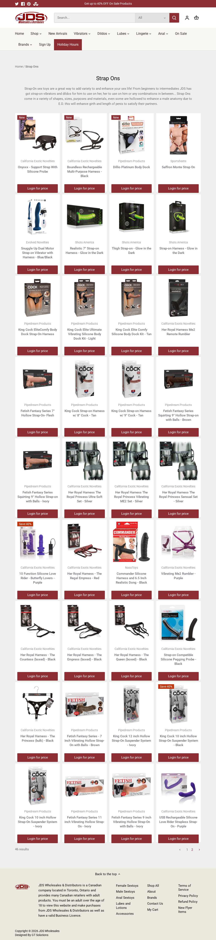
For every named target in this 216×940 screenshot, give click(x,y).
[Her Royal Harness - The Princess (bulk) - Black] (37, 704)
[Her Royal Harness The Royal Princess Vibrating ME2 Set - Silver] (131, 460)
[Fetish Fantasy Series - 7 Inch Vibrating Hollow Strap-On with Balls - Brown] (84, 704)
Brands (152, 898)
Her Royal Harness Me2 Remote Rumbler (178, 329)
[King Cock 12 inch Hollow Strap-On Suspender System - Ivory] (131, 704)
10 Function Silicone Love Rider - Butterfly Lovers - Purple (37, 575)
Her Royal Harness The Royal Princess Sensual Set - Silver (178, 494)
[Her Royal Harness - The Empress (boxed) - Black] (84, 623)
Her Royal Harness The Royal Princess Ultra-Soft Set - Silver (84, 494)
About (151, 891)
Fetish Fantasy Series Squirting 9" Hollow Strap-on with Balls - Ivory (38, 494)
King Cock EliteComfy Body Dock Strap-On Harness (37, 329)
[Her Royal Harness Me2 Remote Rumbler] (178, 298)
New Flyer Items (185, 910)
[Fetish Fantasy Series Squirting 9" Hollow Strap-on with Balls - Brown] (178, 379)
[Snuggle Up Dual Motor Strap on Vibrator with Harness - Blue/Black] (37, 216)
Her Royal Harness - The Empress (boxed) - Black (84, 654)
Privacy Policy (188, 896)
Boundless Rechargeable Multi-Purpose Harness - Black (84, 168)
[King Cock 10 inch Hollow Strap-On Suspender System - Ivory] (37, 785)
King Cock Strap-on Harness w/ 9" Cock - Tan (131, 410)
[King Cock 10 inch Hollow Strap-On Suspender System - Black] (178, 704)
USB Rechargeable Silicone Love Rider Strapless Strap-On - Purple (178, 819)
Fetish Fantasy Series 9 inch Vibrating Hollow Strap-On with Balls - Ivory (131, 819)
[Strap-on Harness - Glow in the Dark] (178, 216)
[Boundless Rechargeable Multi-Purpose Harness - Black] (84, 135)
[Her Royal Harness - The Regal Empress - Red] (84, 542)
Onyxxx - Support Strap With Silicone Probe (37, 166)
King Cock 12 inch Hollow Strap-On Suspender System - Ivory (131, 737)
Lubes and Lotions (123, 906)
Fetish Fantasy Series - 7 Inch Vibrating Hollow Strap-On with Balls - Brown (84, 737)
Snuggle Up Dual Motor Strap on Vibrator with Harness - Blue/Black (37, 250)
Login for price (37, 188)
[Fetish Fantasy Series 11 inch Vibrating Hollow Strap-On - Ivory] (84, 785)
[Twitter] (17, 3)
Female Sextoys (127, 886)
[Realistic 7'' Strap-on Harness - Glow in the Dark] (84, 216)
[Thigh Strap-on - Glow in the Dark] (131, 216)
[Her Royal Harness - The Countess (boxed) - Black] (37, 623)
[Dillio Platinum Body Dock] (131, 135)
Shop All (153, 886)
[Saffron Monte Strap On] (178, 135)
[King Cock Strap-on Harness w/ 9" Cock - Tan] (131, 379)
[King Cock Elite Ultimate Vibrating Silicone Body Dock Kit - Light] (84, 298)
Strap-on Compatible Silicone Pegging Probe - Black (178, 656)
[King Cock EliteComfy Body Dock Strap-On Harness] (37, 298)
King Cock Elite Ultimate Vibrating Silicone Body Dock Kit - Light (84, 331)
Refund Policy (187, 902)
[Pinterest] (29, 3)
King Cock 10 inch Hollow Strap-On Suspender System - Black (178, 737)
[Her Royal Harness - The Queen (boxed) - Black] (131, 623)
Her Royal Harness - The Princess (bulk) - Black (37, 735)
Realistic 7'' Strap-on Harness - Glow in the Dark (84, 248)
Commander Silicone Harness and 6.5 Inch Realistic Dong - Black (131, 575)
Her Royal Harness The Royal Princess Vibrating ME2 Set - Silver (131, 494)
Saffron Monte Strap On (178, 164)
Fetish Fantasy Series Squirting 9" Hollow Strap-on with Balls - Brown (178, 412)
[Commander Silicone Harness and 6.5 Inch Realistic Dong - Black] (131, 542)
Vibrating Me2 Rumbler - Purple (178, 573)
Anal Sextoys (125, 898)
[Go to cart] (196, 18)
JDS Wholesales (49, 931)
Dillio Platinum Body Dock (131, 164)
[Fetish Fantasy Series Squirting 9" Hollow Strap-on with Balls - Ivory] (37, 460)
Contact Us (155, 903)
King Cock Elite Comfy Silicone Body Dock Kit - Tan (131, 329)
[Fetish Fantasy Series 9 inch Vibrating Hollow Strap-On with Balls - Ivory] (131, 785)
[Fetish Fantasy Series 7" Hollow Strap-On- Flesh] (37, 379)
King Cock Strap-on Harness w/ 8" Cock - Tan (85, 410)
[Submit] (174, 18)
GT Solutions (39, 935)
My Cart (152, 910)
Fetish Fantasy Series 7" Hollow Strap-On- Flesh (38, 410)
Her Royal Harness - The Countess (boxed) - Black (37, 654)
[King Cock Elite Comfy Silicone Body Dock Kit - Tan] (131, 298)
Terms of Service (184, 888)
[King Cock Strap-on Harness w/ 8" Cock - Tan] (84, 379)
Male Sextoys (125, 891)
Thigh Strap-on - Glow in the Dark (131, 248)
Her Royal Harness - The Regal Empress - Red (84, 573)
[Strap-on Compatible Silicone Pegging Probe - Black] (178, 623)
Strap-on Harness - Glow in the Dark (178, 248)
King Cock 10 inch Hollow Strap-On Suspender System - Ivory (37, 819)
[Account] (187, 18)
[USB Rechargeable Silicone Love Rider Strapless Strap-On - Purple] (178, 785)
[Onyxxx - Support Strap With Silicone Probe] (37, 135)
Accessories (125, 914)
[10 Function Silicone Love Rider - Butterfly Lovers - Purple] (37, 542)
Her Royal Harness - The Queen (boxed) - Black (131, 654)
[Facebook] (23, 3)
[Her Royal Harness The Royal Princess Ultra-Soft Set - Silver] (84, 460)
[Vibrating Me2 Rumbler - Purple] (178, 542)
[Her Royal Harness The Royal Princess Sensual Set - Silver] (178, 460)
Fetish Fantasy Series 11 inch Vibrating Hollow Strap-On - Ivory (84, 819)
